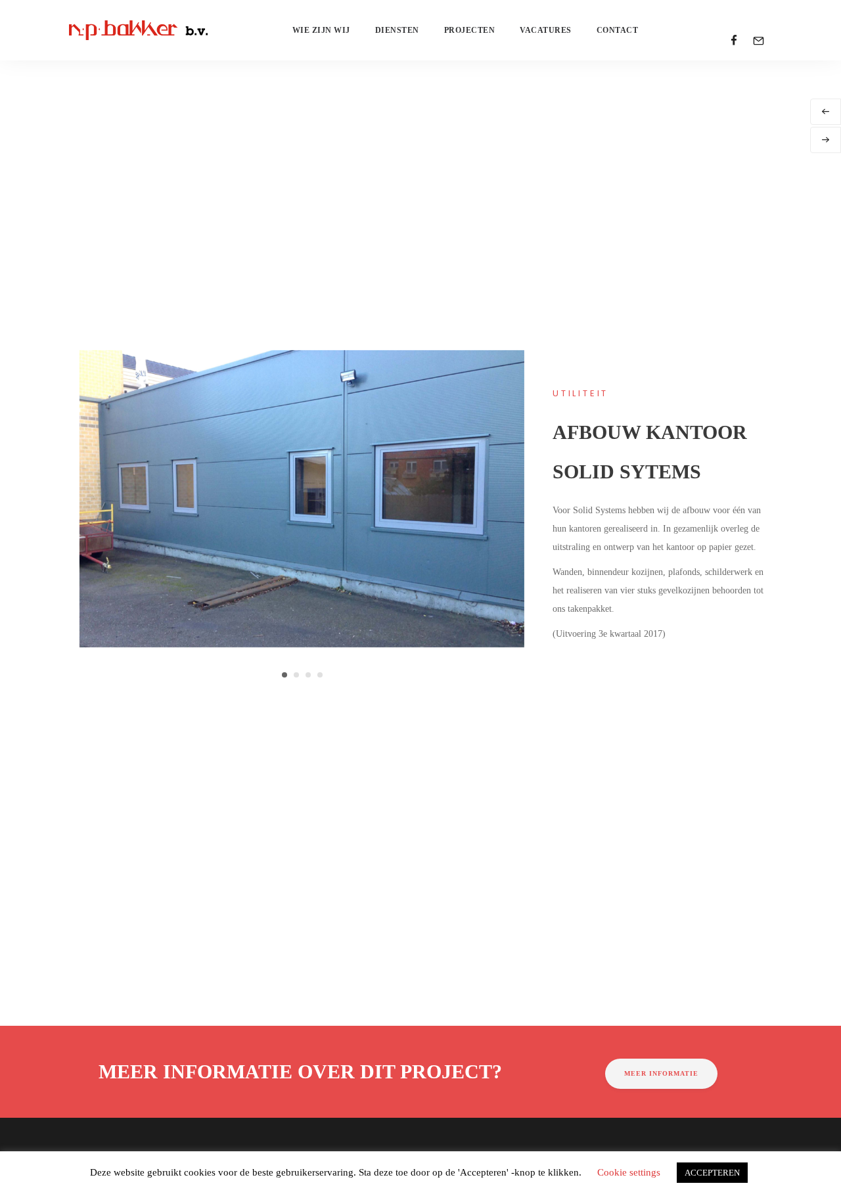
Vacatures (546, 30)
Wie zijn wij (321, 30)
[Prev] (825, 112)
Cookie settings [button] (628, 1172)
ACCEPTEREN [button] (712, 1173)
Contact (618, 30)
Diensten (397, 30)
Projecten (469, 30)
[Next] (825, 140)
